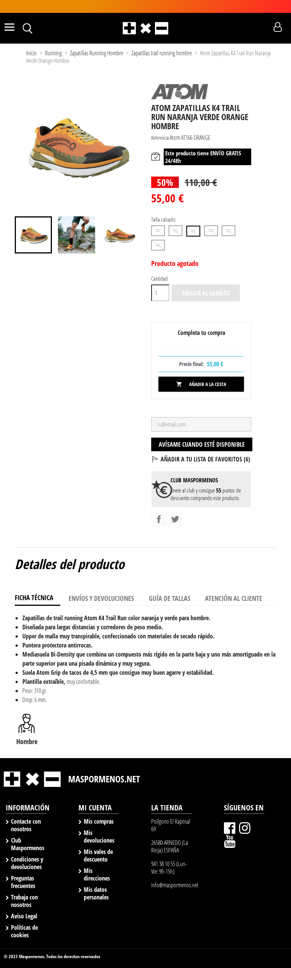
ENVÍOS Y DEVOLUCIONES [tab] (101, 598)
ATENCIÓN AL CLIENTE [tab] (233, 598)
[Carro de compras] (264, 27)
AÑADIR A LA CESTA (201, 384)
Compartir (158, 519)
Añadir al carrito (206, 293)
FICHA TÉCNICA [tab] (34, 597)
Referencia (160, 137)
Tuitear (175, 519)
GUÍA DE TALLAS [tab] (169, 598)
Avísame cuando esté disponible (202, 444)
